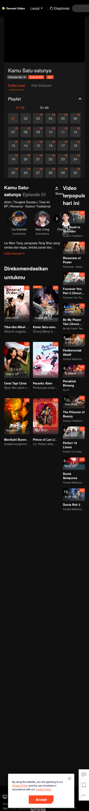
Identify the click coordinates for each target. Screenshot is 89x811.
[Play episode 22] (50, 159)
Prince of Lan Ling (46, 439)
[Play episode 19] (13, 159)
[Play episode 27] (38, 172)
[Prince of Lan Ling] (45, 416)
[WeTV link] (13, 8)
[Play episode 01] (13, 118)
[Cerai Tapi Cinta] (17, 360)
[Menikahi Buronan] (17, 416)
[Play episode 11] (63, 132)
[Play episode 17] (63, 145)
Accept (41, 799)
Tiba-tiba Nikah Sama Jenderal (25, 327)
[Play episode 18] (75, 145)
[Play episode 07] (13, 132)
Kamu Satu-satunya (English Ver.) (56, 327)
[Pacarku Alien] (45, 360)
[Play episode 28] (50, 172)
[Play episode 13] (13, 145)
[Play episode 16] (50, 145)
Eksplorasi (62, 8)
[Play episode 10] (50, 132)
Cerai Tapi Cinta (15, 383)
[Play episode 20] (25, 159)
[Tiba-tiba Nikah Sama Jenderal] (17, 304)
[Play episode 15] (38, 145)
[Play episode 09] (38, 132)
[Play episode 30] (75, 172)
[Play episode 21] (38, 159)
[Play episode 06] (75, 118)
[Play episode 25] (13, 172)
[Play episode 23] (63, 159)
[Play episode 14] (25, 145)
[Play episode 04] (50, 118)
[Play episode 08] (25, 132)
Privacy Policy (20, 785)
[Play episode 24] (75, 159)
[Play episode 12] (75, 132)
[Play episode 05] (63, 118)
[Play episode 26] (25, 172)
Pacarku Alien (42, 383)
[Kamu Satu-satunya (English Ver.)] (45, 304)
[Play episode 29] (63, 172)
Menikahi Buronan (17, 439)
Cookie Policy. (44, 789)
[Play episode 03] (38, 118)
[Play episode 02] (25, 118)
